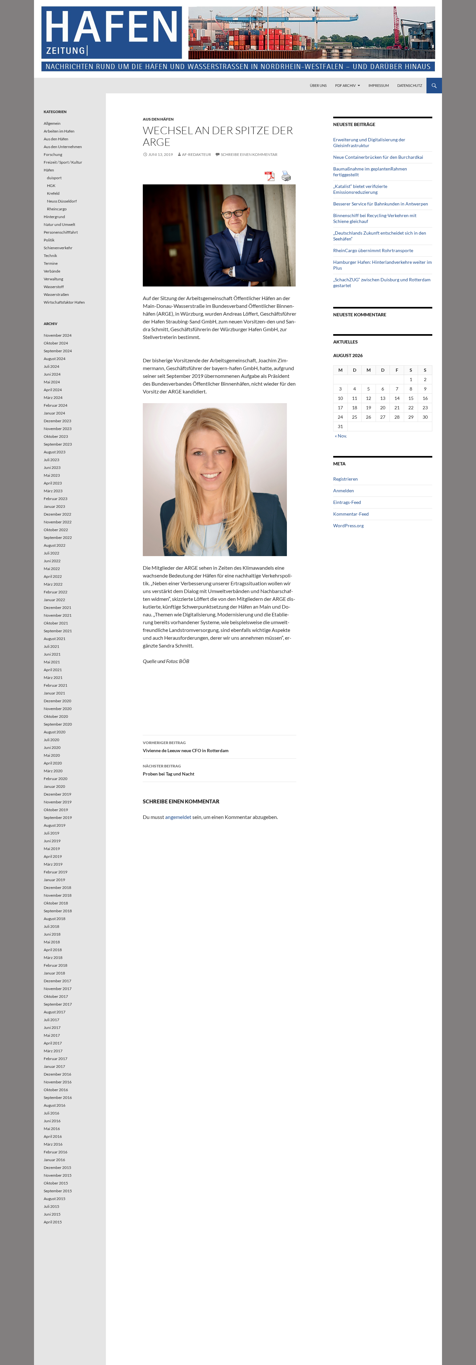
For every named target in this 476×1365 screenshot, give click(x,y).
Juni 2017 (52, 1027)
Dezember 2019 (57, 794)
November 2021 (58, 615)
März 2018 (53, 957)
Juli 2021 (51, 646)
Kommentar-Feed (351, 514)
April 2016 (53, 1136)
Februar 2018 (55, 965)
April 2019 (53, 856)
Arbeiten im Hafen (59, 131)
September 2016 (58, 1097)
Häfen (49, 170)
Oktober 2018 (56, 903)
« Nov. (341, 435)
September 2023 (58, 444)
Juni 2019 (52, 840)
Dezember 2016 (57, 1074)
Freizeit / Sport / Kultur (63, 162)
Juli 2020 (51, 739)
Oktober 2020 (56, 716)
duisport (54, 177)
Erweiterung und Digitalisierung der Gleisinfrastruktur (369, 142)
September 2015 (58, 1190)
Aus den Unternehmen (63, 146)
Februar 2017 (55, 1058)
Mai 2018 (52, 941)
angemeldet (178, 817)
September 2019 (58, 817)
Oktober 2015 (56, 1183)
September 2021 (58, 630)
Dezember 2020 (57, 700)
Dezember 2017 (57, 980)
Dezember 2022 (57, 514)
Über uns (318, 85)
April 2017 (53, 1043)
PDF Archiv (345, 85)
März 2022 (53, 584)
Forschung (53, 154)
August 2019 (54, 825)
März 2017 (53, 1050)
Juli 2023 (51, 459)
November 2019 (58, 801)
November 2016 (58, 1081)
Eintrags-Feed (347, 502)
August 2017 (54, 1011)
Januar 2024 (54, 413)
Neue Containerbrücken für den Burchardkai (378, 157)
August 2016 (54, 1105)
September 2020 (58, 724)
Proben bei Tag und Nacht (168, 770)
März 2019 (53, 864)
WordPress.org (348, 525)
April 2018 (53, 949)
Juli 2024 (51, 366)
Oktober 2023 (56, 436)
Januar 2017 (54, 1066)
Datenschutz (409, 85)
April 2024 (53, 389)
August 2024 (54, 358)
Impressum (378, 85)
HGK (51, 185)
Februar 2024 (55, 405)
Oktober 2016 (56, 1089)
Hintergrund (54, 216)
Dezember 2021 (57, 607)
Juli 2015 (51, 1206)
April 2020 (53, 763)
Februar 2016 (55, 1151)
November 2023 (58, 428)
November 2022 (58, 521)
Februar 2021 (55, 685)
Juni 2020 (52, 747)
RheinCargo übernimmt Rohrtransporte (373, 250)
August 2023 (54, 451)
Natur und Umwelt (59, 224)
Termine (51, 263)
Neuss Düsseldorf (62, 201)
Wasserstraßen (56, 294)
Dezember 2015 (57, 1167)
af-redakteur (196, 154)
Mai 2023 (52, 475)
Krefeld (53, 193)
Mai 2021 (52, 661)
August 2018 (54, 918)
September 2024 (58, 350)
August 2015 (54, 1198)
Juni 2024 (52, 374)
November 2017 (58, 988)
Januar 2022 (54, 599)
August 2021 (54, 638)
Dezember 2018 (57, 887)
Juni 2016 (52, 1120)
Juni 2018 (52, 934)
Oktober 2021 (56, 623)
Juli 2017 (51, 1019)
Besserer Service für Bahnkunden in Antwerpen (380, 203)
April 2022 (53, 576)
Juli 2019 (51, 833)
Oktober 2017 (56, 996)
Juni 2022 (52, 560)
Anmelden (343, 490)
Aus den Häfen (158, 119)
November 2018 (58, 895)
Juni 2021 (52, 654)
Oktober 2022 (56, 529)
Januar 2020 (54, 786)
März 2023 (53, 490)
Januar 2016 (54, 1159)
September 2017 (58, 1004)
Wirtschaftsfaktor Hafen (64, 302)
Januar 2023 (54, 506)
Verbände (52, 271)
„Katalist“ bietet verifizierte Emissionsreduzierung (360, 189)
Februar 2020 (55, 778)
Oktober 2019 (56, 809)
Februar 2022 (55, 591)
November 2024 (58, 335)
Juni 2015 (52, 1214)
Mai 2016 (52, 1128)
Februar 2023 (55, 498)
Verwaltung (53, 278)
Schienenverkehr (58, 247)
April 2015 (53, 1221)
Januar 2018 (54, 973)
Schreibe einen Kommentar (249, 154)
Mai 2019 (52, 848)
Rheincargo (57, 208)
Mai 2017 (52, 1035)
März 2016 (53, 1144)
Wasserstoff (54, 286)
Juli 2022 (51, 553)
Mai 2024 (52, 381)
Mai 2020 (52, 755)
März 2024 (53, 397)
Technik (50, 255)
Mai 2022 (52, 568)
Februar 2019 (55, 871)
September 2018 (58, 910)
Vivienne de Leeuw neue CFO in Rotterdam (186, 746)
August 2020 (54, 731)
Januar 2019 (54, 879)
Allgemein (52, 123)
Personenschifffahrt (61, 232)
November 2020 (58, 708)
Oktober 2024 (56, 343)
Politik (49, 240)
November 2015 (58, 1175)
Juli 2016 (51, 1113)
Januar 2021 (54, 693)
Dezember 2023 (57, 420)
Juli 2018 (51, 926)
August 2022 (54, 545)
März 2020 (53, 770)
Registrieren (345, 479)
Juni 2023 (52, 467)
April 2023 (53, 483)
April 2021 (53, 669)
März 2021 (53, 677)
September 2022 (58, 537)
